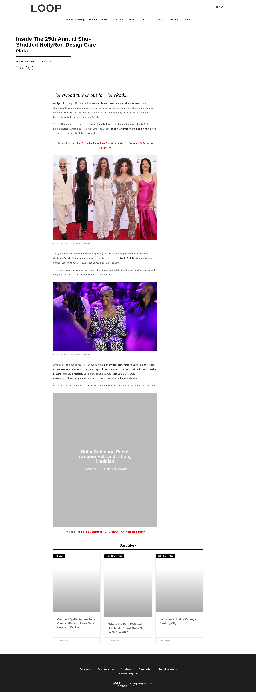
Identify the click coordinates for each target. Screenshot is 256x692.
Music (132, 19)
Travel (143, 19)
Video (187, 19)
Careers (123, 673)
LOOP (46, 8)
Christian (77, 373)
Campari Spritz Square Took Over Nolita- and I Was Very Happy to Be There (76, 623)
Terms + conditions (168, 669)
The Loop (157, 19)
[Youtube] (133, 660)
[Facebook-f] (104, 660)
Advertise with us (106, 669)
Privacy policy (145, 669)
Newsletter (126, 669)
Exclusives (173, 19)
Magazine (134, 673)
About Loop (85, 669)
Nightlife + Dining (75, 19)
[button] (18, 68)
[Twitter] (113, 660)
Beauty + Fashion (98, 19)
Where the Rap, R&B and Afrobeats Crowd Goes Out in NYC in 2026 (126, 628)
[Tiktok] (142, 660)
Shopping (118, 19)
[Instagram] (123, 660)
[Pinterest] (152, 660)
